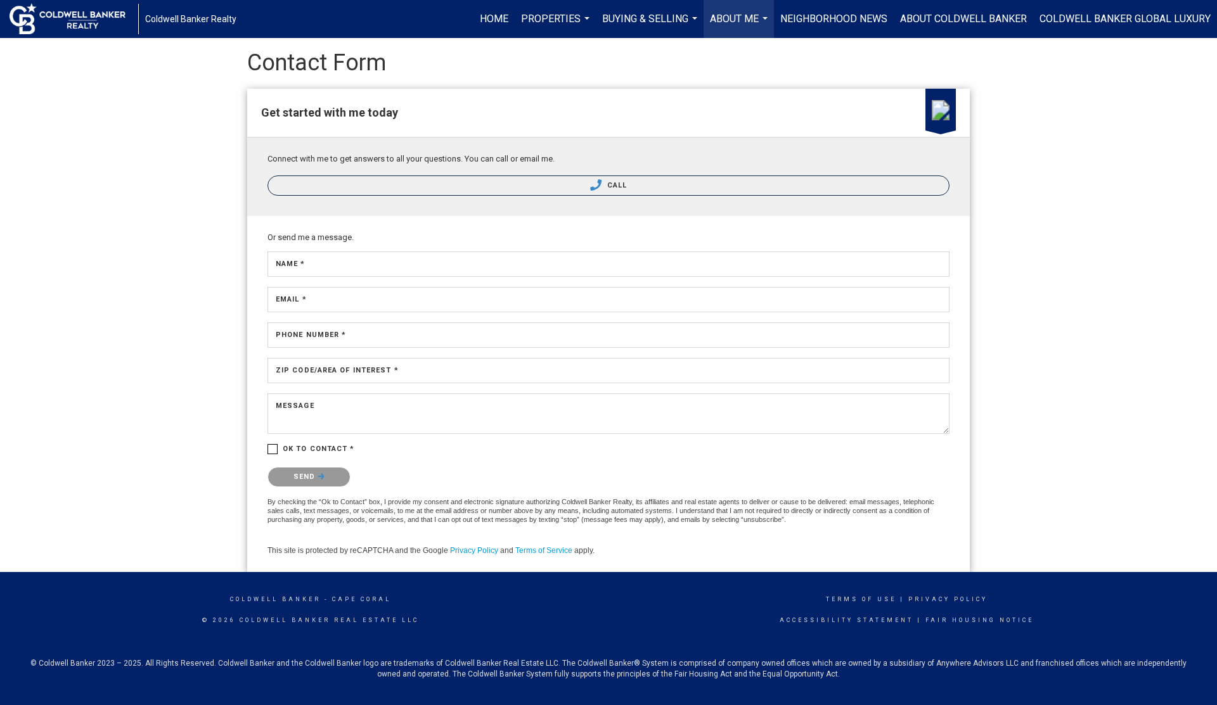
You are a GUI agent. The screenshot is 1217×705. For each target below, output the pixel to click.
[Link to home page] (74, 19)
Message (295, 406)
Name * (291, 264)
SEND (305, 477)
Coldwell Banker (275, 599)
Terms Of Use (861, 599)
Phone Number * (311, 335)
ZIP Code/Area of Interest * (337, 370)
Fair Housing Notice (979, 620)
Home (494, 19)
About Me (740, 25)
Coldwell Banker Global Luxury (1125, 19)
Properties (557, 25)
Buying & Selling (651, 25)
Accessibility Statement (846, 620)
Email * (291, 299)
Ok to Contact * (319, 449)
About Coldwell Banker (963, 19)
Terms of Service (543, 550)
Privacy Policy (474, 550)
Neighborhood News (833, 19)
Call (616, 185)
